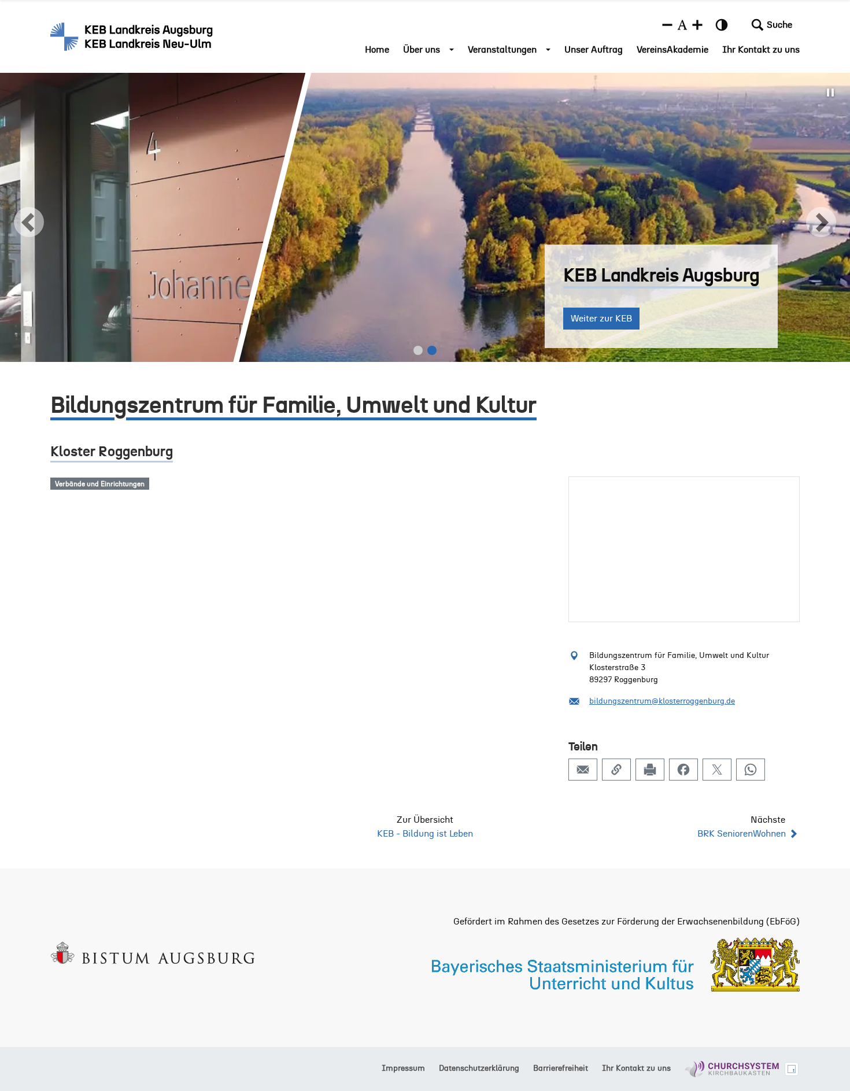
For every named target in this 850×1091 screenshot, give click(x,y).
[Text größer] (697, 24)
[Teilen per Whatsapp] (750, 770)
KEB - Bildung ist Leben (425, 833)
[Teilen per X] (717, 770)
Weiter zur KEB (129, 318)
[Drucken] (649, 770)
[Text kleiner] (667, 24)
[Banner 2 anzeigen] (432, 350)
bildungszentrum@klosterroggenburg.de (662, 701)
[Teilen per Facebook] (683, 770)
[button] (771, 25)
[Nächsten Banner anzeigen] (821, 222)
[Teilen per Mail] (582, 770)
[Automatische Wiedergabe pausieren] (830, 92)
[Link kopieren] (616, 770)
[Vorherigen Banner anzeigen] (29, 222)
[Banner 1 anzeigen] (418, 350)
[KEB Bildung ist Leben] (132, 36)
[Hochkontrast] (721, 24)
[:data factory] (792, 1069)
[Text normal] (682, 24)
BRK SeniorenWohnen (741, 833)
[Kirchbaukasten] (732, 1069)
